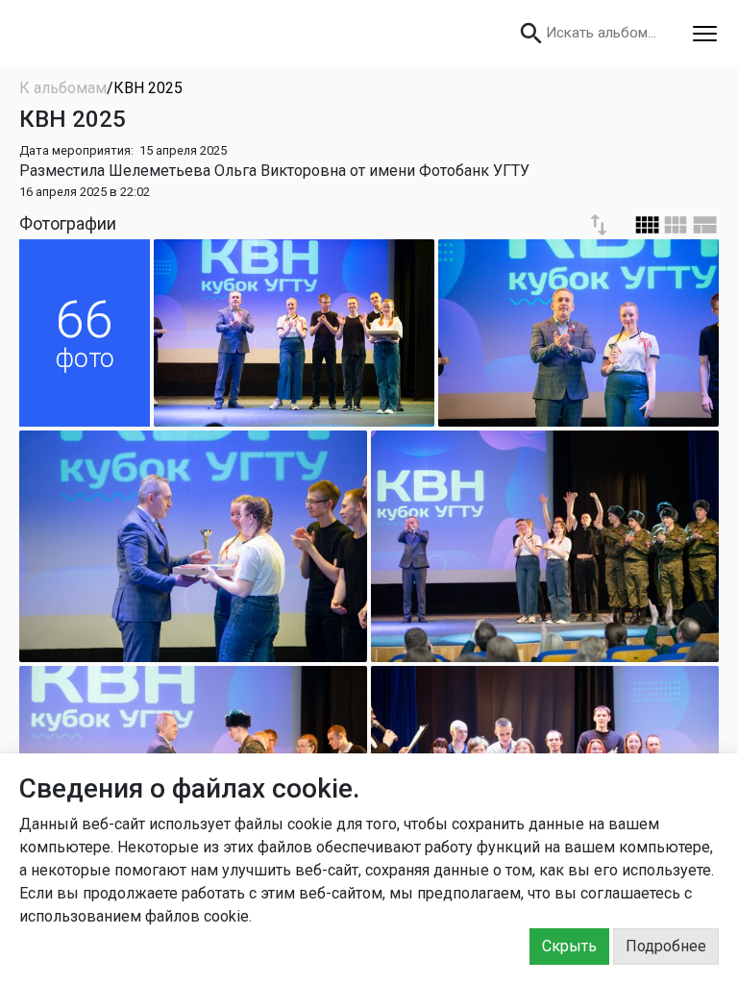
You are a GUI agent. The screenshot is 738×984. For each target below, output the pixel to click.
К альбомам (63, 88)
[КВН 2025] (294, 333)
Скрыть (569, 946)
